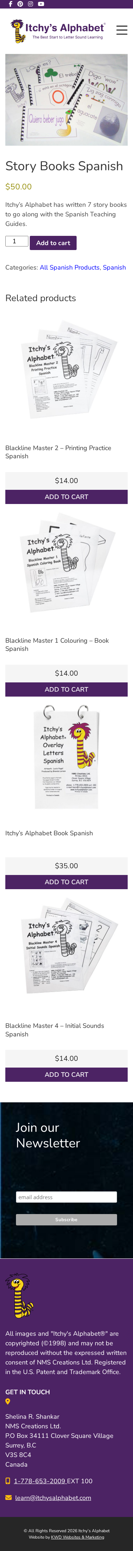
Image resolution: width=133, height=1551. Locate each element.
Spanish (114, 267)
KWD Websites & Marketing (77, 1537)
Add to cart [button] (66, 497)
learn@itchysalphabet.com (53, 1498)
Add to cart (53, 243)
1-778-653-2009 (40, 1481)
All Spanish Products (70, 267)
